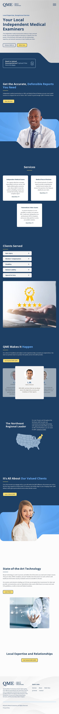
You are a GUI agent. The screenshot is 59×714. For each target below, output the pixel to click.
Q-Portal (34, 690)
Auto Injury (9, 253)
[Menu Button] (54, 5)
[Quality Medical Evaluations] (12, 5)
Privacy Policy (6, 708)
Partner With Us (9, 45)
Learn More (8, 592)
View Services (9, 101)
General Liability (10, 270)
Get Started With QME (11, 360)
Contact (41, 690)
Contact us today (41, 429)
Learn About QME (10, 494)
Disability (8, 264)
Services (34, 688)
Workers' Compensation (13, 259)
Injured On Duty (10, 275)
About (40, 688)
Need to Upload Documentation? (16, 63)
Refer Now (22, 45)
